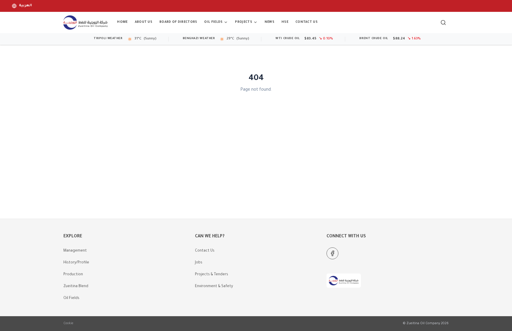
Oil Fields (213, 22)
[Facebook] (332, 253)
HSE (284, 22)
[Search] (443, 22)
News (269, 22)
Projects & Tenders (211, 275)
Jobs (198, 263)
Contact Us (306, 22)
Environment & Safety (214, 286)
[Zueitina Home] (85, 22)
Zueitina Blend (75, 286)
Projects (243, 22)
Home (122, 22)
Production (73, 275)
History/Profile (76, 263)
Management (75, 251)
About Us (143, 22)
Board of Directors (178, 22)
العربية (25, 6)
